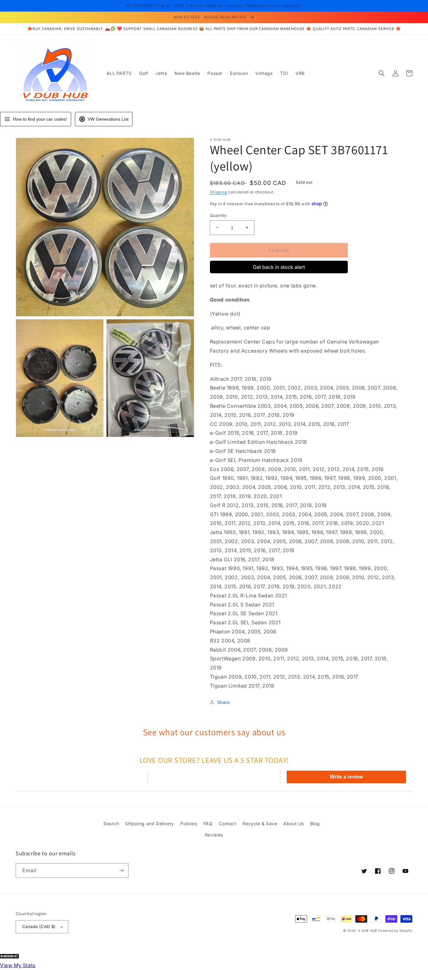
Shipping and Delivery (149, 823)
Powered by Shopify (395, 930)
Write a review (346, 776)
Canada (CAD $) (39, 926)
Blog (315, 823)
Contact (227, 823)
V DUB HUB (367, 930)
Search (111, 823)
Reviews (214, 834)
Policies (188, 823)
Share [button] (223, 702)
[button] (382, 73)
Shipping (218, 192)
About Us (293, 823)
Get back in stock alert (279, 267)
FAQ (208, 823)
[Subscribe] (121, 870)
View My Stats (17, 965)
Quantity (218, 215)
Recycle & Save (260, 823)
